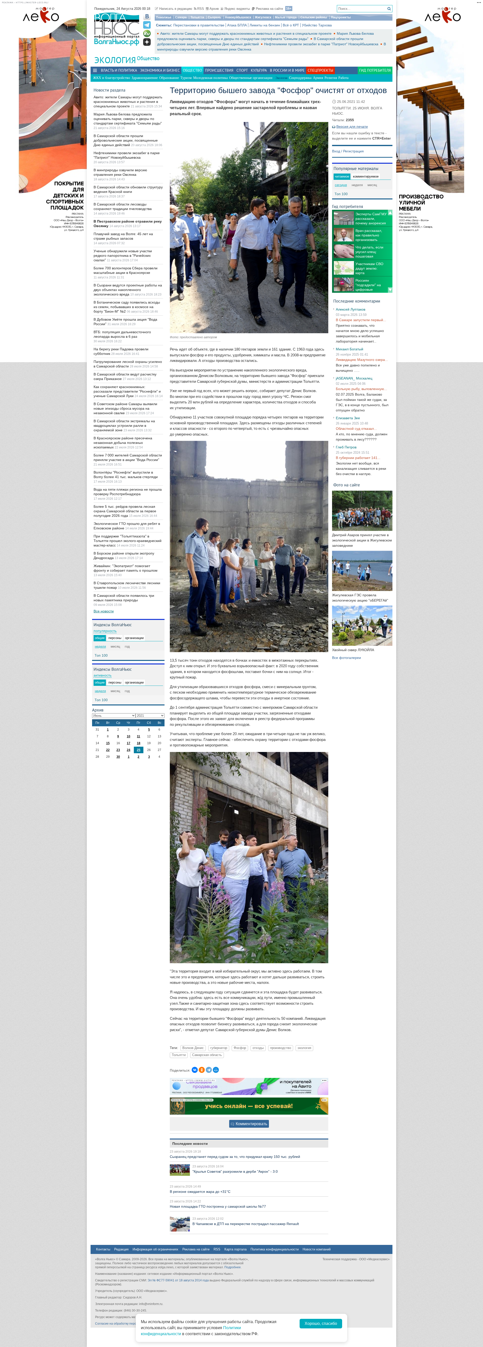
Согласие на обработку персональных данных (128, 1323)
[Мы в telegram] (147, 25)
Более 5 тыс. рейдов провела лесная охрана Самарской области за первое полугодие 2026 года (125, 511)
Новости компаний (317, 1249)
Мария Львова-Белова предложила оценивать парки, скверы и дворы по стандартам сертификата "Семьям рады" (128, 118)
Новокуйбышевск (238, 17)
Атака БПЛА (237, 25)
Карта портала (235, 1249)
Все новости (104, 611)
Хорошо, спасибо (321, 1323)
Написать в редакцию (175, 9)
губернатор (218, 1048)
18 (138, 743)
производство (280, 1048)
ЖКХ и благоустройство (111, 78)
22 (108, 750)
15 (108, 743)
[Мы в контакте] (147, 16)
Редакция (121, 1249)
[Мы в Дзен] (147, 42)
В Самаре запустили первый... (361, 320)
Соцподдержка (300, 78)
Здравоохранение (145, 78)
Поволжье (163, 17)
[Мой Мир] (216, 1070)
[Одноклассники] (202, 1070)
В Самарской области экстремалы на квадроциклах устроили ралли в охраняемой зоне (124, 425)
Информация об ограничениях (155, 1249)
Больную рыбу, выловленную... (361, 389)
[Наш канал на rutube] (147, 33)
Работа (343, 78)
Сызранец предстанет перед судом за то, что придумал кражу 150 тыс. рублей (235, 1157)
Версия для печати (352, 126)
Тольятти (197, 17)
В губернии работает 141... (358, 458)
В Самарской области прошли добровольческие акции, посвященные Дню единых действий (126, 140)
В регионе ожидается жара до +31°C (200, 1192)
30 (118, 757)
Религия (331, 78)
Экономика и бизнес (160, 70)
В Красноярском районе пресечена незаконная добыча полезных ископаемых (123, 442)
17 (128, 743)
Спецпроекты (320, 70)
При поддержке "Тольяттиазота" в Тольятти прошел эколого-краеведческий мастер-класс (128, 540)
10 (128, 736)
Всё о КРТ (291, 25)
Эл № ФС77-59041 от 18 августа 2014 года (178, 1280)
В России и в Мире (287, 70)
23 (118, 750)
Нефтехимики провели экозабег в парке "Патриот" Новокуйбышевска (321, 44)
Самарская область (207, 1055)
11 (138, 736)
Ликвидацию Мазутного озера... (362, 360)
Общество (148, 58)
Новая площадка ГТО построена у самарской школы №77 (218, 1206)
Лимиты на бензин (265, 25)
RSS (200, 9)
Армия (318, 78)
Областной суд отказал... (356, 429)
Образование (169, 78)
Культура (259, 70)
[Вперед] (390, 290)
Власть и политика (119, 70)
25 (138, 750)
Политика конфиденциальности (275, 1249)
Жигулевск (263, 17)
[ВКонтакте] (195, 1070)
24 (128, 750)
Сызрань (214, 17)
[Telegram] (209, 1070)
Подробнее (232, 1267)
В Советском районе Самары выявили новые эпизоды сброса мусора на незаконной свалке (125, 408)
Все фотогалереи (346, 658)
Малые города (286, 17)
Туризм (186, 78)
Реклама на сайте (269, 9)
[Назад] (390, 212)
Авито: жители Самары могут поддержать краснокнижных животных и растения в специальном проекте (246, 33)
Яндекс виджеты (237, 9)
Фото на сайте (346, 484)
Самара (181, 17)
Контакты (103, 1249)
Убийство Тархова (317, 25)
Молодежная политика (210, 78)
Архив (214, 9)
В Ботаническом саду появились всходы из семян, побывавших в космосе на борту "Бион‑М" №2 (127, 306)
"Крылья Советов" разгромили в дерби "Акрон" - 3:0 (235, 1171)
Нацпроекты (341, 17)
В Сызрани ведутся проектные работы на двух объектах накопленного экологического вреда (128, 289)
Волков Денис (193, 1048)
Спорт (242, 70)
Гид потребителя (375, 70)
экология (304, 1048)
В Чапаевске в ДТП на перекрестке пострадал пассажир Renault (245, 1224)
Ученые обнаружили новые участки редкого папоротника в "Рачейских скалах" (123, 255)
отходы (258, 1048)
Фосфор (240, 1048)
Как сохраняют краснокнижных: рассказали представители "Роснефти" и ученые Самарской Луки (127, 391)
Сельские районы (313, 17)
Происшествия (219, 70)
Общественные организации (250, 78)
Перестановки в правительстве (198, 25)
